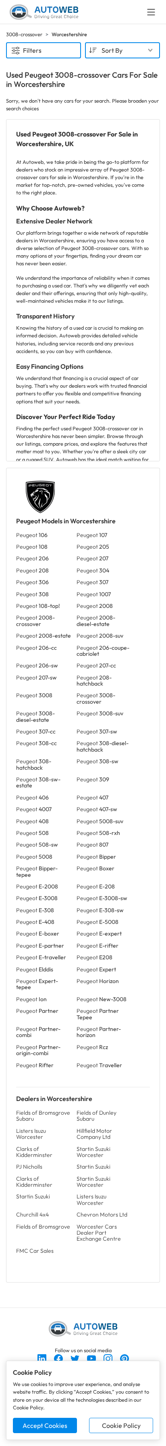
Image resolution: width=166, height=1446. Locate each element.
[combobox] (122, 50)
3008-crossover (24, 34)
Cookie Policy (121, 1425)
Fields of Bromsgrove (43, 1226)
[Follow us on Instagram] (109, 1358)
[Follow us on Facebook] (59, 1358)
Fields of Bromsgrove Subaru (43, 1115)
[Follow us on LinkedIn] (42, 1358)
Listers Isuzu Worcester (31, 1133)
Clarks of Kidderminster (34, 1152)
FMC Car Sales (35, 1250)
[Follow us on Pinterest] (124, 1358)
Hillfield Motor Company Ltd (94, 1133)
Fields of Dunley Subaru (96, 1115)
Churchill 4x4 (32, 1214)
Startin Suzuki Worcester (93, 1152)
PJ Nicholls (29, 1166)
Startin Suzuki (93, 1166)
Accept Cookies (45, 1425)
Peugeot (32, 535)
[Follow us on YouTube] (92, 1358)
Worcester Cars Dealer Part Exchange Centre (99, 1233)
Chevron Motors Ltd (102, 1214)
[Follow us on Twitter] (76, 1358)
